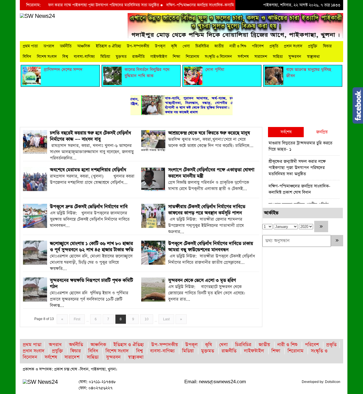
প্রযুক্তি (312, 46)
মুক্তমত (121, 57)
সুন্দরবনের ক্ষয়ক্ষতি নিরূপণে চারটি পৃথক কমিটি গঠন (91, 283)
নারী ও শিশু (237, 46)
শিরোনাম (192, 57)
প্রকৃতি (273, 46)
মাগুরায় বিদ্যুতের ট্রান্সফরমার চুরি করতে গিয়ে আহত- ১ (300, 146)
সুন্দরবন (294, 57)
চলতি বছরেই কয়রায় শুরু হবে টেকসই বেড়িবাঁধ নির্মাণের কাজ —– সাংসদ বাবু (90, 136)
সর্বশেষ (243, 57)
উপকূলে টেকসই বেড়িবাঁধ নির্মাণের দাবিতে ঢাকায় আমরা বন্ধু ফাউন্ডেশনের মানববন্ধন (210, 246)
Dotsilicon (332, 382)
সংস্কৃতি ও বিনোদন (218, 57)
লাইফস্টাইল (158, 57)
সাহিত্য (278, 57)
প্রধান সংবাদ (293, 46)
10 (147, 319)
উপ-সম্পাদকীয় (138, 46)
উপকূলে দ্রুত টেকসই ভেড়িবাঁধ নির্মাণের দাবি (89, 207)
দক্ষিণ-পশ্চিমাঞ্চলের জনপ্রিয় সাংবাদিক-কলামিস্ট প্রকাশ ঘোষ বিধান (208, 5)
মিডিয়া (105, 57)
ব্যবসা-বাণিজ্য (84, 57)
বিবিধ (27, 57)
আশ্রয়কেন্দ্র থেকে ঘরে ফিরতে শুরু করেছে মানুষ (209, 133)
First (77, 319)
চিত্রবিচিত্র (202, 46)
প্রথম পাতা (30, 46)
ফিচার (327, 46)
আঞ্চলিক (83, 46)
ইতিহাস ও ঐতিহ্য (108, 46)
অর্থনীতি (65, 46)
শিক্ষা (176, 57)
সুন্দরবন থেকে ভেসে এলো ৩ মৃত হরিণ (202, 280)
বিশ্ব (65, 57)
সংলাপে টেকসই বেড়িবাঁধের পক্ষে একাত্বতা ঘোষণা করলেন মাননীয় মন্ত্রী (211, 173)
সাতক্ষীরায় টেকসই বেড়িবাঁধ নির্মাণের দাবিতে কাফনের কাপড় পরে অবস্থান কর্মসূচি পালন (206, 210)
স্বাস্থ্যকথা (313, 57)
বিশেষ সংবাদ (47, 57)
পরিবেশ (258, 46)
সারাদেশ (260, 57)
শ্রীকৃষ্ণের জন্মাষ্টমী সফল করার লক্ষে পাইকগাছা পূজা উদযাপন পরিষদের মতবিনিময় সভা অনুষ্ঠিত (81, 5)
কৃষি (174, 46)
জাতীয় (219, 46)
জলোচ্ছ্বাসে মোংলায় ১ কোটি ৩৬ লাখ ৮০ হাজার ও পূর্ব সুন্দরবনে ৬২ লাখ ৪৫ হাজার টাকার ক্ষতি (91, 246)
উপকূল (160, 46)
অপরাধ (48, 46)
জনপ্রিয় (322, 132)
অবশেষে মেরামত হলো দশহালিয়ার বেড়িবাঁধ (88, 170)
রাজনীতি (138, 57)
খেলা (186, 46)
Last (166, 319)
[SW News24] (37, 16)
